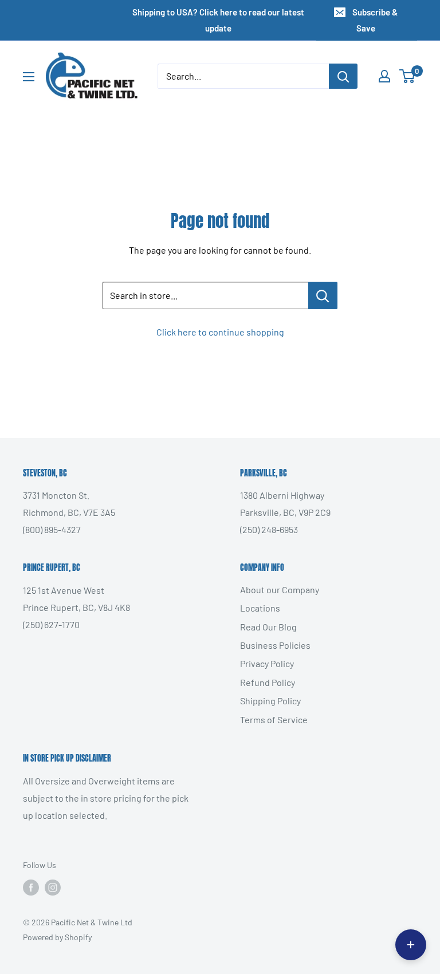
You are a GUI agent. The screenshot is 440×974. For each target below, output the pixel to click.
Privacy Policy (267, 663)
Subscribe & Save (375, 20)
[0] (407, 76)
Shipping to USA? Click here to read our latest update (218, 20)
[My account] (384, 76)
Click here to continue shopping (220, 331)
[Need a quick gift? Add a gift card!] (410, 944)
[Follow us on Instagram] (53, 888)
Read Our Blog (268, 626)
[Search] (343, 76)
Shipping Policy (270, 700)
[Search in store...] (322, 295)
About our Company (279, 589)
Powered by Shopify (57, 937)
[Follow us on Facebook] (31, 888)
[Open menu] (28, 76)
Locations (260, 607)
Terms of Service (274, 719)
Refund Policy (267, 682)
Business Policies (275, 645)
